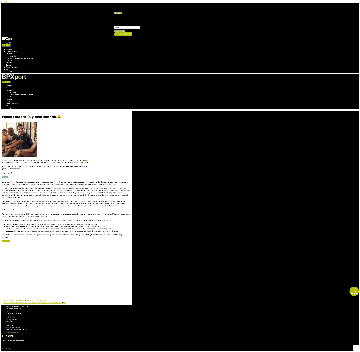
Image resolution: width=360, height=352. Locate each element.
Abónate (118, 13)
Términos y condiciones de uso (16, 330)
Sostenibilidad (10, 317)
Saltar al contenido (7, 2)
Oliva (11, 60)
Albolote (13, 56)
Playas (7, 311)
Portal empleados (11, 319)
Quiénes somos (11, 51)
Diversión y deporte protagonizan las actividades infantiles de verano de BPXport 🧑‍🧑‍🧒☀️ (35, 303)
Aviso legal (9, 325)
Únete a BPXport (12, 67)
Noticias (9, 63)
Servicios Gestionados (13, 309)
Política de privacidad (12, 327)
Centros (9, 49)
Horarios (9, 54)
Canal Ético (9, 321)
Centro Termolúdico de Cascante (21, 58)
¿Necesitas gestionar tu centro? (16, 306)
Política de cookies (12, 332)
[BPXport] (14, 79)
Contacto (9, 65)
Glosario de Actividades (13, 313)
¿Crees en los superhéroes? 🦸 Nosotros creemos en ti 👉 (25, 300)
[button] (4, 241)
